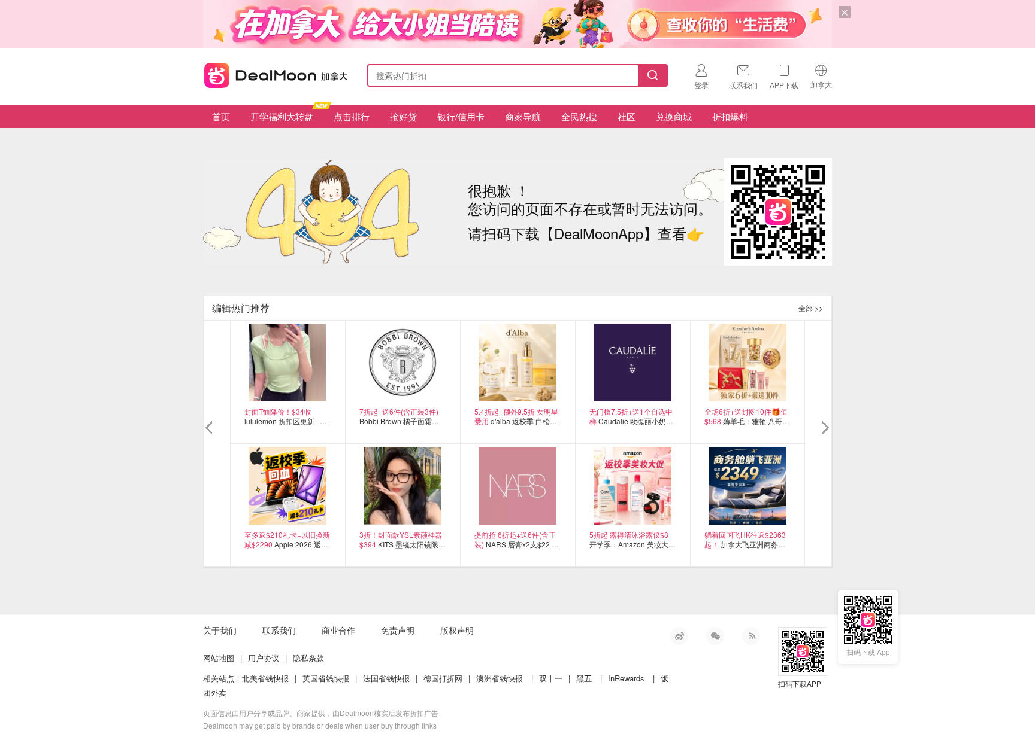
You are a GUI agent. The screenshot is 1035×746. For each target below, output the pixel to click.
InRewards (626, 678)
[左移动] (210, 428)
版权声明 (457, 630)
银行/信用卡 (461, 116)
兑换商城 (674, 116)
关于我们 (220, 630)
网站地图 (218, 657)
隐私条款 (308, 657)
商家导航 (523, 116)
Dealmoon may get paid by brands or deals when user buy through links (320, 725)
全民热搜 (579, 116)
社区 (626, 116)
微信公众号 (715, 636)
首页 (221, 116)
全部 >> (810, 308)
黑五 (584, 678)
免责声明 (397, 630)
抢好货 (403, 116)
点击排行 (352, 116)
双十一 (550, 678)
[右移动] (824, 428)
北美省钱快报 (265, 678)
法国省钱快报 (386, 678)
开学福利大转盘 (281, 116)
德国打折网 (442, 678)
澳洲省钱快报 (499, 678)
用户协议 (263, 657)
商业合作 (338, 630)
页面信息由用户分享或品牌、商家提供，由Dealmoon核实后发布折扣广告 (320, 713)
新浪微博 (679, 636)
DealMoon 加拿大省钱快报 (272, 73)
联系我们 (279, 630)
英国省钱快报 (325, 678)
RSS (751, 636)
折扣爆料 (730, 116)
